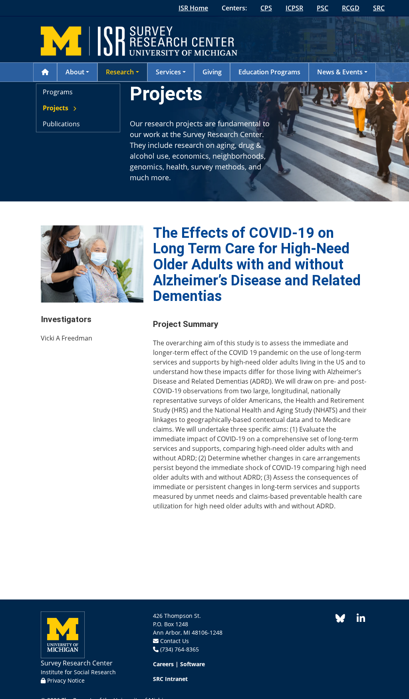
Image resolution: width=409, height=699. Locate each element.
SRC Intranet (170, 679)
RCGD (350, 8)
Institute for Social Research (78, 672)
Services (168, 72)
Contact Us (174, 641)
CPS (266, 8)
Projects (55, 108)
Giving (212, 72)
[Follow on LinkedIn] (356, 619)
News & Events (340, 72)
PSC (322, 8)
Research (120, 72)
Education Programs (269, 72)
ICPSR (294, 8)
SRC (379, 8)
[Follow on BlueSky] (340, 619)
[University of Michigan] (63, 634)
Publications (61, 123)
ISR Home (193, 8)
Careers (163, 664)
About (75, 72)
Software (192, 664)
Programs (58, 92)
